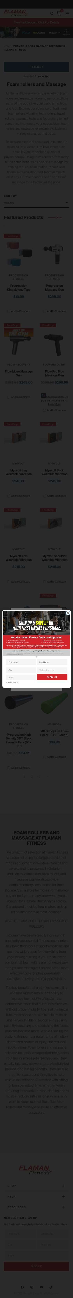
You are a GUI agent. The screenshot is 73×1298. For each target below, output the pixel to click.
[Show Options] (65, 670)
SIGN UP (52, 677)
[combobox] (51, 670)
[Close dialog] (68, 613)
